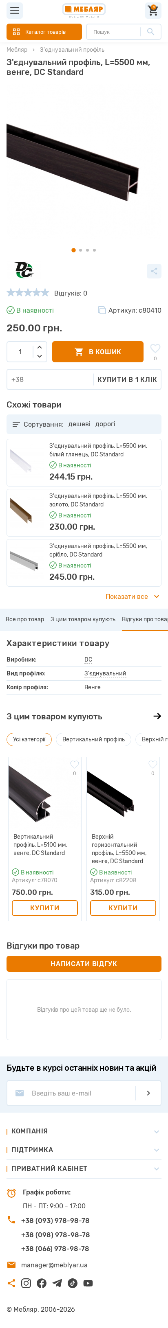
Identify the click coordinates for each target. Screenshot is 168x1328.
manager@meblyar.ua (54, 1265)
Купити (44, 908)
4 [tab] (94, 250)
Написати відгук (84, 964)
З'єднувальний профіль (72, 49)
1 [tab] (73, 250)
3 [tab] (87, 250)
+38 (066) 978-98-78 (55, 1249)
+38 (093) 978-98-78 (55, 1221)
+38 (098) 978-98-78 (55, 1235)
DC (88, 659)
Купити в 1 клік (127, 379)
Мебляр (17, 49)
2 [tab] (80, 250)
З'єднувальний (105, 673)
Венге (92, 687)
